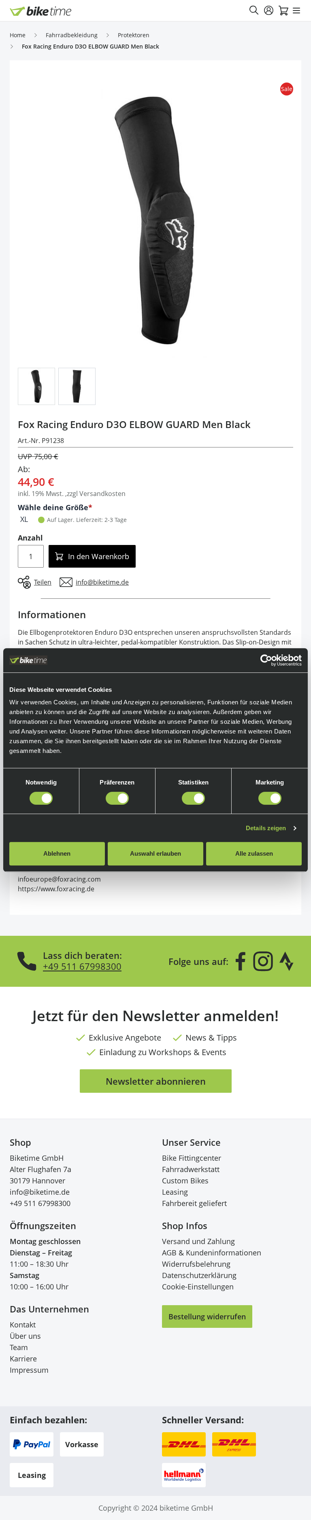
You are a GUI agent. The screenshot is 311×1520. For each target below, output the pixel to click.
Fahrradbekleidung (72, 35)
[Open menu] (296, 10)
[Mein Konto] (268, 10)
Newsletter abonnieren (156, 1081)
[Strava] (286, 961)
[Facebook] (240, 961)
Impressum (29, 1370)
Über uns (25, 1336)
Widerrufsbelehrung (196, 1264)
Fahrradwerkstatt (190, 1169)
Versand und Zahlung (198, 1241)
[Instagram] (263, 961)
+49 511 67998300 (82, 966)
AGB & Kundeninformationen (211, 1252)
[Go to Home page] (41, 11)
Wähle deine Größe (53, 507)
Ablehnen (56, 853)
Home (18, 35)
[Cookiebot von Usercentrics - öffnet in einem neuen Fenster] (266, 660)
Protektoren (133, 35)
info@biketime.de (40, 1192)
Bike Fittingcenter (191, 1158)
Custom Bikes (185, 1180)
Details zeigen (266, 828)
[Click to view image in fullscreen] (155, 220)
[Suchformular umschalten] (254, 10)
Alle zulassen (254, 853)
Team (19, 1347)
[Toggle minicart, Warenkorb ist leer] (283, 10)
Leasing (175, 1192)
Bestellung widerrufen (207, 1316)
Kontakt (23, 1324)
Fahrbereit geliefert (194, 1203)
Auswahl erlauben (155, 853)
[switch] (117, 798)
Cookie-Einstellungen (198, 1286)
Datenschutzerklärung (199, 1275)
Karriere (23, 1358)
